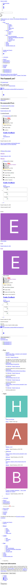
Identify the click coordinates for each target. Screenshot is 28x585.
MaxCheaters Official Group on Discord (9, 74)
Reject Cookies (12, 573)
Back (7, 528)
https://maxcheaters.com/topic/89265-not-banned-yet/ (13, 89)
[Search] (1, 15)
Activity (7, 30)
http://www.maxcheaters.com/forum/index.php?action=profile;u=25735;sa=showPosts (10, 144)
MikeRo (7, 465)
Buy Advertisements (12, 36)
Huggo (7, 421)
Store (7, 35)
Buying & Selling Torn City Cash (13, 377)
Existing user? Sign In (7, 50)
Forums (9, 24)
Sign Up (5, 51)
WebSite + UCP (9, 447)
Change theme (4, 583)
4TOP (8, 357)
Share (2, 88)
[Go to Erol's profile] (14, 239)
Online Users (11, 28)
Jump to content (4, 1)
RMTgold (9, 366)
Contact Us (5, 509)
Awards (7, 44)
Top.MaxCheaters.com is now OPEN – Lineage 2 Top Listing (13, 75)
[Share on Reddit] (3, 93)
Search (9, 32)
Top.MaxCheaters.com (10, 45)
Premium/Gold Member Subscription (16, 37)
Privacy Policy (6, 508)
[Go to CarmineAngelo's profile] (4, 82)
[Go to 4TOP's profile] (7, 352)
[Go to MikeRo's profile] (8, 459)
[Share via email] (3, 94)
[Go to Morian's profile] (3, 151)
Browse (7, 23)
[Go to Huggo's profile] (16, 417)
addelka (7, 449)
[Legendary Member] (8, 190)
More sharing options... (5, 99)
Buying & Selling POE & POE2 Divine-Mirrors (16, 370)
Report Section (12, 85)
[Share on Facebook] (3, 92)
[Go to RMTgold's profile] (8, 363)
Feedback (10, 25)
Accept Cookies (5, 573)
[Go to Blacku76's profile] (16, 488)
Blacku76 (8, 493)
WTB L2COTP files (10, 419)
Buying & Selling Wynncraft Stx (12, 364)
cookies (24, 568)
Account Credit (11, 39)
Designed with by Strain (8, 506)
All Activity (10, 31)
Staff (9, 27)
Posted (6, 110)
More (4, 22)
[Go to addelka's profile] (16, 444)
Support (7, 43)
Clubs (7, 42)
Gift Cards (10, 38)
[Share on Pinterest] (3, 96)
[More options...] (3, 138)
